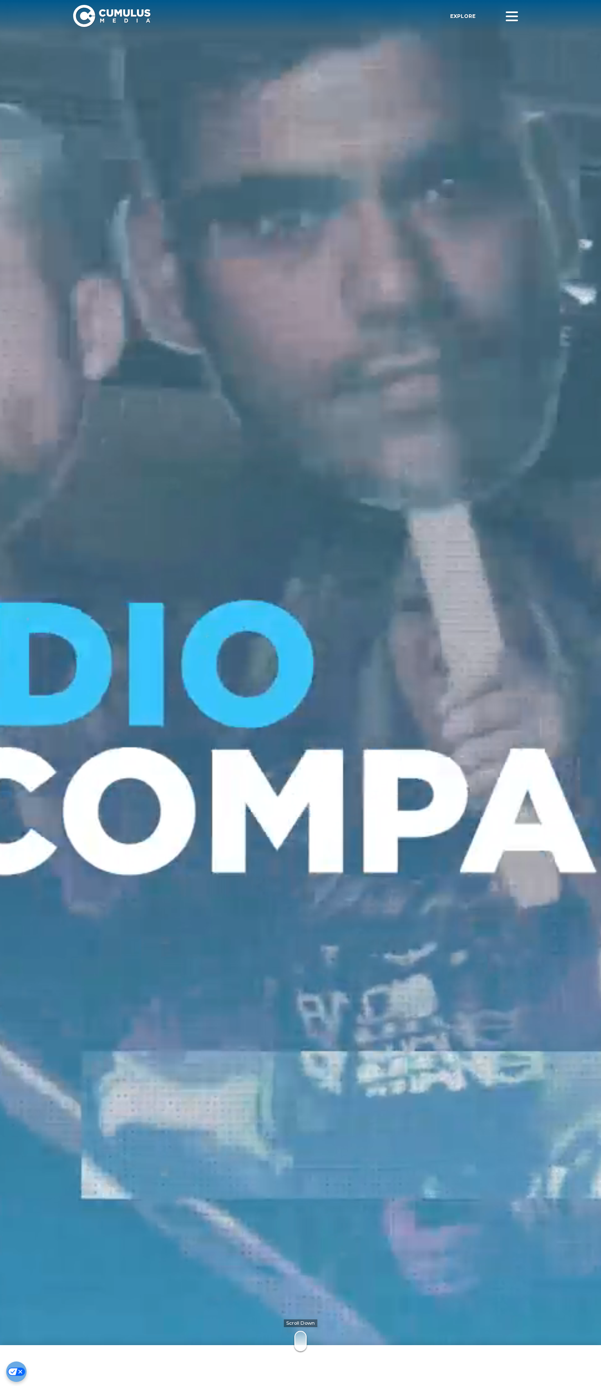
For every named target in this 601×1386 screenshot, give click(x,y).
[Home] (191, 16)
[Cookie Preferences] (16, 1371)
